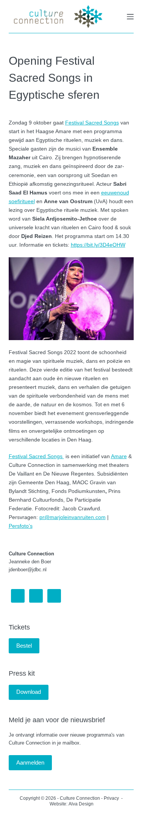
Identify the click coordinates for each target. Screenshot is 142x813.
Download (28, 692)
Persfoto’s (21, 526)
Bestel (24, 645)
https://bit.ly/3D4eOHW (98, 245)
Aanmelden (30, 762)
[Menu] (130, 16)
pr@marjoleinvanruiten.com (72, 517)
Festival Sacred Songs (92, 123)
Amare (119, 456)
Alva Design (81, 804)
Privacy (112, 798)
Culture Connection (80, 798)
